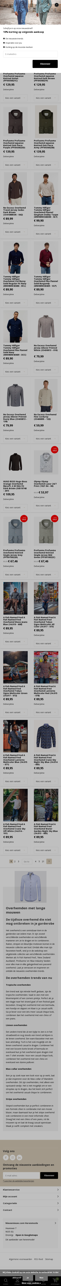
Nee (41, 1277)
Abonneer (45, 64)
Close (57, 5)
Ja (28, 1277)
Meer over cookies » (31, 1283)
